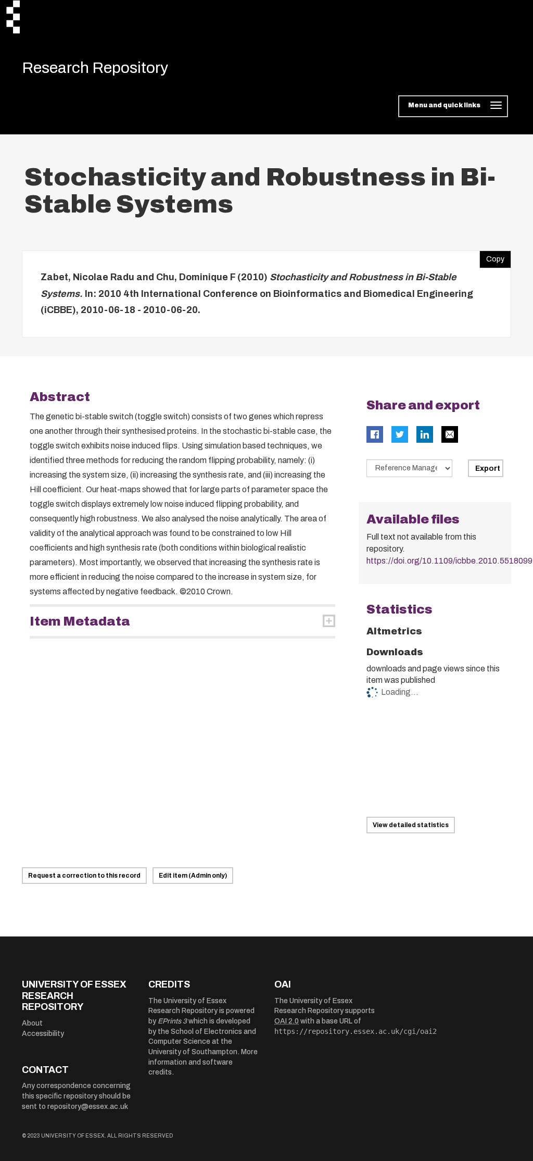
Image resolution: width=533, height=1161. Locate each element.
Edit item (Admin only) (193, 875)
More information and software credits (203, 1062)
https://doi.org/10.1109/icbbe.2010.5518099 (449, 560)
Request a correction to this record (84, 875)
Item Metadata (80, 621)
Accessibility (43, 1034)
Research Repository (95, 67)
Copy (491, 257)
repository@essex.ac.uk (87, 1106)
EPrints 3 (172, 1021)
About (32, 1023)
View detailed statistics (411, 825)
